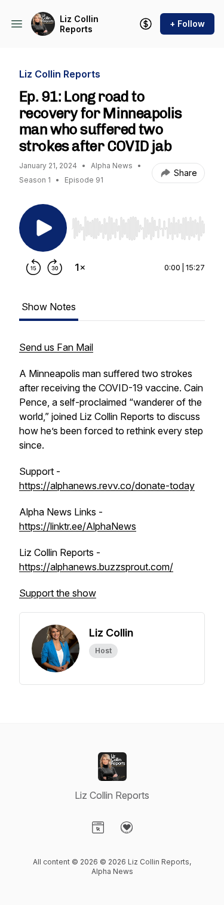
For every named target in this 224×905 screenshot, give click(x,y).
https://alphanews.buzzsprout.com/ (96, 567)
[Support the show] (146, 24)
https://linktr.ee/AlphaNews (77, 526)
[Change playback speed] (80, 267)
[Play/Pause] (43, 228)
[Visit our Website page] (98, 827)
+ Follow (187, 23)
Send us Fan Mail (56, 347)
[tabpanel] (112, 476)
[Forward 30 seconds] (55, 267)
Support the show (57, 593)
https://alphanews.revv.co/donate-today (107, 486)
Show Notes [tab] (49, 307)
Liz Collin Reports (79, 24)
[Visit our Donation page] (127, 827)
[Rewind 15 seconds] (33, 267)
